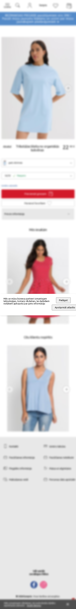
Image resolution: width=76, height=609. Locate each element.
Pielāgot (63, 300)
